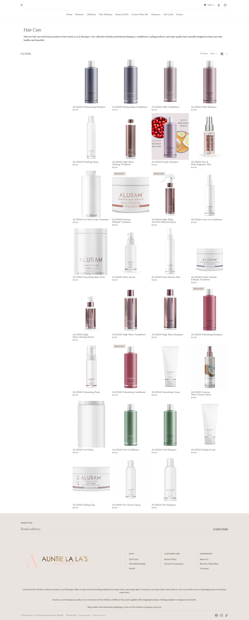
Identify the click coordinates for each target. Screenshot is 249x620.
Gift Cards (133, 560)
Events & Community (174, 564)
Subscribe (220, 529)
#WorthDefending (137, 564)
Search (132, 569)
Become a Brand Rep (209, 564)
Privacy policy (85, 615)
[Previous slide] (77, 81)
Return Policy (170, 560)
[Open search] (21, 5)
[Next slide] (105, 81)
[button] (214, 54)
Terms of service (99, 615)
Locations (204, 569)
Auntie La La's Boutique (36, 615)
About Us (204, 560)
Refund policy (72, 615)
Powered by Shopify (55, 615)
